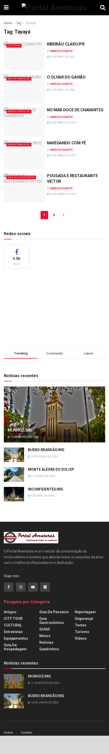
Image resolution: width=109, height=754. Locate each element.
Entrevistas (13, 632)
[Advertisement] (54, 308)
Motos (44, 636)
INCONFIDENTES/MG (45, 489)
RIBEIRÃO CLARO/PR (66, 44)
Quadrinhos (49, 649)
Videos (81, 638)
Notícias (46, 642)
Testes (80, 625)
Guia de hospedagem (21, 177)
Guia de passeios (19, 79)
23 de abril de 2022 (62, 56)
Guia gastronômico (51, 621)
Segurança (84, 619)
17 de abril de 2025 (62, 89)
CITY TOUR (14, 45)
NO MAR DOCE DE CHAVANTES (75, 109)
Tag (18, 23)
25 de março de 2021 (63, 122)
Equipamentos (16, 638)
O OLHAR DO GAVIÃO (66, 77)
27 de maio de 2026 (42, 476)
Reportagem (85, 612)
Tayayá (30, 23)
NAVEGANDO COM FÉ (66, 143)
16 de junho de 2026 (44, 456)
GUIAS (44, 629)
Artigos (10, 612)
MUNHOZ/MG (20, 430)
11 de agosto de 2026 (24, 437)
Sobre (8, 732)
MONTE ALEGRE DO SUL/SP (51, 469)
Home (8, 23)
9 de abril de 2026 (42, 495)
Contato (26, 732)
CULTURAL (13, 625)
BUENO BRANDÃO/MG (46, 450)
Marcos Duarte (61, 51)
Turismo (82, 632)
